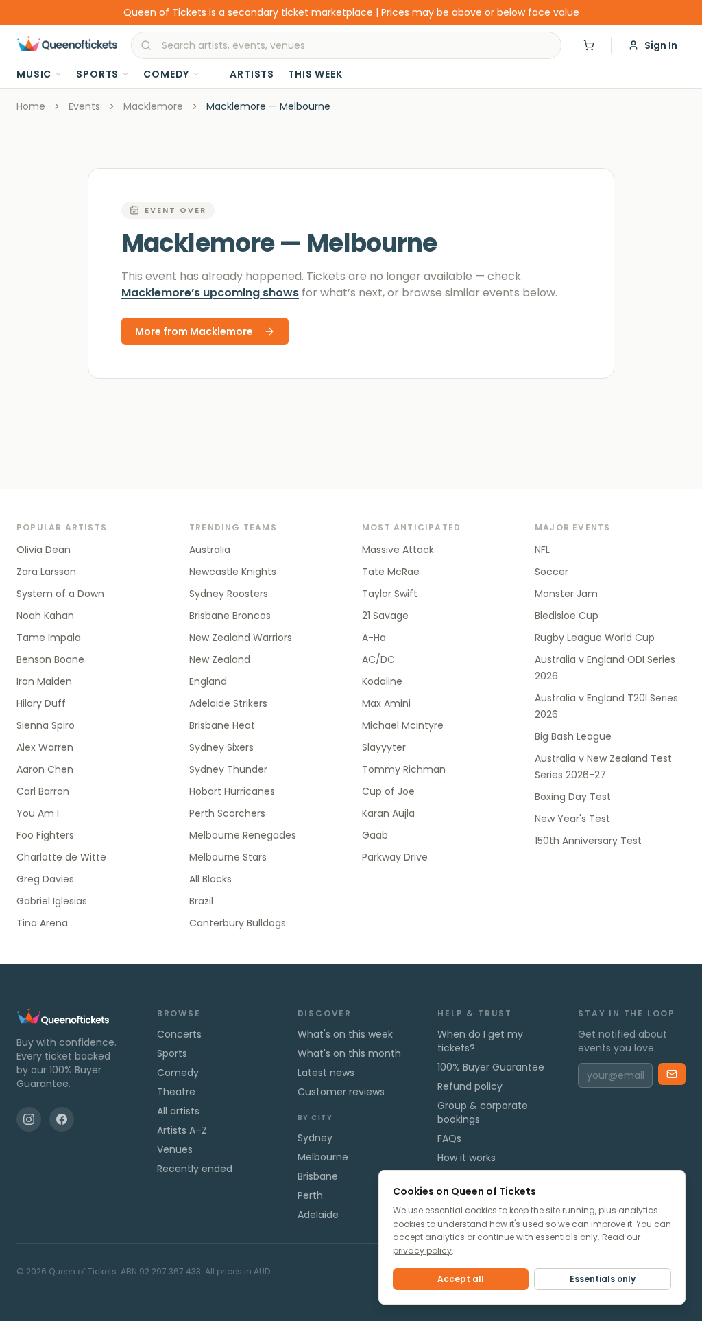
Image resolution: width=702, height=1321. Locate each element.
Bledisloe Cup (566, 615)
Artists (252, 74)
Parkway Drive (395, 857)
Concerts (179, 1034)
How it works (466, 1158)
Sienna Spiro (45, 725)
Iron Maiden (44, 681)
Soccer (551, 571)
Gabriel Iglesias (51, 901)
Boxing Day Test (573, 797)
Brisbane (318, 1176)
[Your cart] (589, 45)
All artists (178, 1111)
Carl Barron (42, 791)
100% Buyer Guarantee (490, 1067)
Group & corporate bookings (482, 1112)
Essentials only (603, 1279)
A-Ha (374, 637)
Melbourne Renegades (242, 835)
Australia (209, 550)
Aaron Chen (44, 769)
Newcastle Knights (232, 571)
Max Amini (386, 703)
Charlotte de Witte (61, 857)
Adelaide (318, 1214)
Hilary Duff (41, 703)
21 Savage (385, 615)
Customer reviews (341, 1092)
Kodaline (382, 681)
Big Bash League (573, 736)
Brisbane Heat (222, 725)
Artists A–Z (182, 1130)
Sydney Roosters (228, 593)
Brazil (201, 901)
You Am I (37, 813)
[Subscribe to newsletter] (672, 1074)
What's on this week (345, 1034)
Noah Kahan (45, 615)
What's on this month (349, 1053)
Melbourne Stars (228, 857)
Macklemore (153, 106)
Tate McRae (391, 571)
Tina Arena (42, 923)
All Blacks (210, 879)
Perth (310, 1195)
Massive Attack (398, 550)
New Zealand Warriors (240, 637)
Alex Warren (44, 747)
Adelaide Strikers (228, 703)
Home (30, 106)
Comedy (166, 74)
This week (315, 74)
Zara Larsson (46, 571)
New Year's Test (572, 819)
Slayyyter (384, 747)
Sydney (315, 1138)
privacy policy (422, 1250)
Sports (97, 74)
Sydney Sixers (221, 747)
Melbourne (323, 1157)
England (208, 681)
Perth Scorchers (227, 813)
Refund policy (470, 1086)
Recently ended (194, 1169)
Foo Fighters (45, 835)
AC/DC (378, 659)
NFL (542, 550)
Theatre (176, 1092)
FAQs (449, 1138)
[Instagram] (28, 1119)
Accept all (460, 1279)
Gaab (375, 835)
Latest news (326, 1072)
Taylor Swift (389, 593)
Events (84, 106)
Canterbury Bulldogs (237, 923)
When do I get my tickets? (480, 1041)
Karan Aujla (388, 813)
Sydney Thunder (228, 769)
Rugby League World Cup (595, 637)
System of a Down (60, 593)
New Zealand (219, 659)
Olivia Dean (43, 550)
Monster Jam (566, 593)
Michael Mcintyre (403, 725)
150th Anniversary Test (588, 840)
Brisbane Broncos (230, 615)
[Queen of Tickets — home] (66, 45)
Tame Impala (48, 637)
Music (33, 74)
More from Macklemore (194, 331)
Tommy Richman (404, 769)
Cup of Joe (388, 791)
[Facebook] (61, 1119)
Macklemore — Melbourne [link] (268, 106)
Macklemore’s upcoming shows (210, 293)
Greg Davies (45, 879)
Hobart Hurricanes (232, 791)
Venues (175, 1149)
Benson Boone (50, 659)
